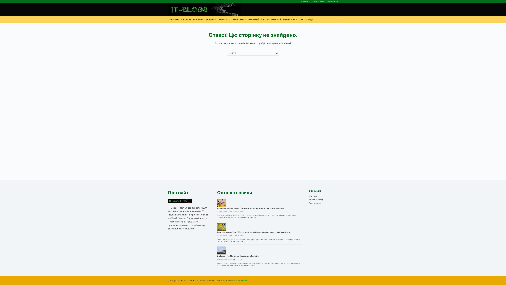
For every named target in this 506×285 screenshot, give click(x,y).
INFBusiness (241, 280)
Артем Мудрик (224, 259)
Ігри (301, 19)
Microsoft (211, 19)
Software (186, 19)
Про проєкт (332, 2)
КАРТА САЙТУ (318, 2)
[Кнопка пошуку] (276, 52)
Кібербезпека (290, 19)
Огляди (309, 19)
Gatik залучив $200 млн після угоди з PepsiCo (238, 256)
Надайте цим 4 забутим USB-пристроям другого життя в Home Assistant (250, 208)
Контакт (305, 2)
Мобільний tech (256, 19)
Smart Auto (225, 19)
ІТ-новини (173, 19)
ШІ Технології (273, 19)
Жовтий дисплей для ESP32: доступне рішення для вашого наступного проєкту (253, 232)
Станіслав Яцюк (225, 212)
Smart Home (239, 19)
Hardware (198, 19)
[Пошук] (337, 20)
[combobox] (250, 53)
